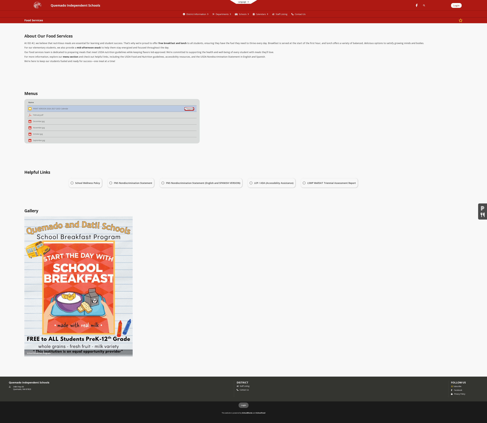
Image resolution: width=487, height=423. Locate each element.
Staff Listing (244, 386)
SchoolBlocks (247, 413)
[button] (112, 108)
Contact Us (244, 390)
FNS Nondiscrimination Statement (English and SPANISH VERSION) (203, 182)
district (242, 382)
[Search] (423, 5)
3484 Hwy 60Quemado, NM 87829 (22, 387)
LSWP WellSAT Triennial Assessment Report (331, 182)
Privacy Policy (459, 394)
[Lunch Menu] (482, 215)
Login (243, 405)
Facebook (458, 390)
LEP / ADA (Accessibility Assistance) (273, 182)
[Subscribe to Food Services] (461, 20)
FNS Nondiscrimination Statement (133, 182)
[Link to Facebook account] (417, 6)
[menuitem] (196, 14)
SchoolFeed (260, 413)
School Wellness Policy (87, 182)
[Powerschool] (482, 208)
